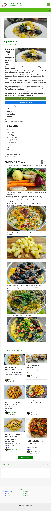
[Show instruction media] (42, 162)
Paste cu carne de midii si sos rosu (12, 403)
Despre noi (25, 495)
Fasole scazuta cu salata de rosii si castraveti (34, 402)
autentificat (14, 473)
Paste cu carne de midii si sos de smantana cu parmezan (12, 437)
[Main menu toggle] (48, 4)
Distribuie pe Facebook (26, 102)
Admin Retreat (25, 499)
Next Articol (46, 464)
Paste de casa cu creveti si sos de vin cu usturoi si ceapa (13, 369)
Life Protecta (15, 3)
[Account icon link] (49, 10)
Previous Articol (5, 464)
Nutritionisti (25, 493)
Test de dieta (25, 491)
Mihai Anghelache (13, 380)
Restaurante (25, 497)
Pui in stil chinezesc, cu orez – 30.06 (35, 442)
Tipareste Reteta (26, 98)
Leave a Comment (21, 44)
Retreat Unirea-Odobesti (25, 489)
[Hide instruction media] (44, 162)
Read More (7, 377)
